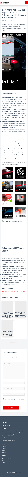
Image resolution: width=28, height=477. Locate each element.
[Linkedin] (10, 425)
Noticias (4, 450)
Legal (3, 462)
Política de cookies (6, 460)
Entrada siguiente (6, 346)
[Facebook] (7, 425)
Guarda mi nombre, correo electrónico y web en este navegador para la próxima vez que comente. (14, 401)
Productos (4, 446)
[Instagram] (5, 425)
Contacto (4, 452)
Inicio (3, 444)
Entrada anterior (14, 342)
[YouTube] (3, 425)
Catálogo (4, 448)
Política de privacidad (7, 458)
